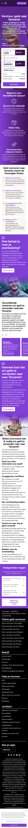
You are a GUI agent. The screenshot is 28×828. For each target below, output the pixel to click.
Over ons (5, 662)
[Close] (26, 810)
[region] (14, 818)
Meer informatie (8, 353)
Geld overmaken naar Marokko (12, 641)
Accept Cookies (14, 825)
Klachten (5, 698)
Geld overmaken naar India (10, 629)
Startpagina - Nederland (10, 611)
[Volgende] (6, 335)
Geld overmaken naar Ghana (11, 635)
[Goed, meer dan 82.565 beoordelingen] (8, 39)
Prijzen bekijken (8, 409)
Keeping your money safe (10, 733)
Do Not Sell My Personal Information (14, 821)
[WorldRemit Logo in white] (5, 3)
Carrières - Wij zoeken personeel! (12, 665)
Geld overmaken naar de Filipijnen (13, 626)
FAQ (3, 680)
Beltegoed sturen (7, 692)
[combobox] (14, 70)
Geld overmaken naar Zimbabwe (12, 632)
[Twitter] (11, 755)
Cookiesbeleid (6, 716)
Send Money (14, 84)
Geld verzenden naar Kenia (10, 647)
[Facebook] (8, 755)
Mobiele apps (6, 659)
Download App (22, 3)
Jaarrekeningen (7, 725)
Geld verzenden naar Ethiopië (11, 644)
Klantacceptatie (7, 719)
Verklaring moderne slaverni (11, 722)
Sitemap (4, 736)
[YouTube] (19, 755)
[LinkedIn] (16, 755)
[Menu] (2, 3)
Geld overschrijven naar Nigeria (12, 623)
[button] (14, 579)
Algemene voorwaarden (10, 710)
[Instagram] (14, 755)
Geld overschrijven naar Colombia (13, 638)
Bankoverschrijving (8, 686)
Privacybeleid (6, 713)
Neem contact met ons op (10, 695)
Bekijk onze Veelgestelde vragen (14, 602)
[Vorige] (3, 335)
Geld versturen (8, 270)
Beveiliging (5, 701)
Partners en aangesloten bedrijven (13, 671)
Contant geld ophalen (9, 683)
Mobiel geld (5, 689)
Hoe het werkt (6, 656)
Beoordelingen (6, 668)
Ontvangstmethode (9, 68)
